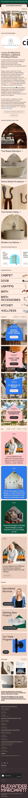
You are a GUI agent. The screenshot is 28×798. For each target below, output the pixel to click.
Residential (16, 316)
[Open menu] (2, 9)
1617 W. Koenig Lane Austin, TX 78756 (5, 709)
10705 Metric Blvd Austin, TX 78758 (5, 721)
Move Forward (27, 42)
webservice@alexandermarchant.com (10, 755)
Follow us (24, 659)
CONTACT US (14, 115)
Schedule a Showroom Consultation (14, 112)
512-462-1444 (4, 713)
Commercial (23, 316)
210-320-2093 (4, 736)
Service (18, 107)
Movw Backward (1, 42)
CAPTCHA (3, 772)
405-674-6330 (4, 748)
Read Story (7, 575)
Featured (8, 83)
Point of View (12, 87)
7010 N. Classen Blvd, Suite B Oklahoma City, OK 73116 (7, 744)
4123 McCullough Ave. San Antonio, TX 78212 (6, 732)
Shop (23, 79)
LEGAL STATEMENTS (4, 796)
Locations (7, 108)
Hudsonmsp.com (3, 794)
